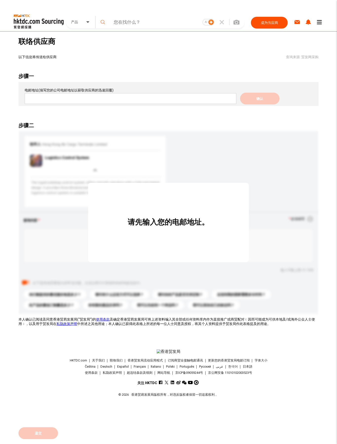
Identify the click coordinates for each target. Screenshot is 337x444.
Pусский (205, 366)
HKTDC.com (78, 360)
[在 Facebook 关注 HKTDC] (160, 382)
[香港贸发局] (168, 351)
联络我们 (116, 360)
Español (123, 366)
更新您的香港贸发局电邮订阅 (229, 360)
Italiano (156, 366)
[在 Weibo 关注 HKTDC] (178, 382)
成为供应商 (269, 23)
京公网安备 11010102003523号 (230, 373)
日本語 (247, 366)
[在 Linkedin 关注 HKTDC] (172, 382)
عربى (219, 366)
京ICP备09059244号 (189, 373)
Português (187, 366)
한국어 (233, 366)
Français (140, 366)
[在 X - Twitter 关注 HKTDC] (166, 382)
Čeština (90, 366)
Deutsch (106, 366)
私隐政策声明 (66, 324)
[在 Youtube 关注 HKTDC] (190, 382)
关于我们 (98, 360)
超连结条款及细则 (139, 373)
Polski (170, 366)
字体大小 (261, 360)
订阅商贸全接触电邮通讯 (185, 360)
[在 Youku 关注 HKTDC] (196, 382)
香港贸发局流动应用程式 (145, 360)
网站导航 (163, 373)
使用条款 (103, 319)
